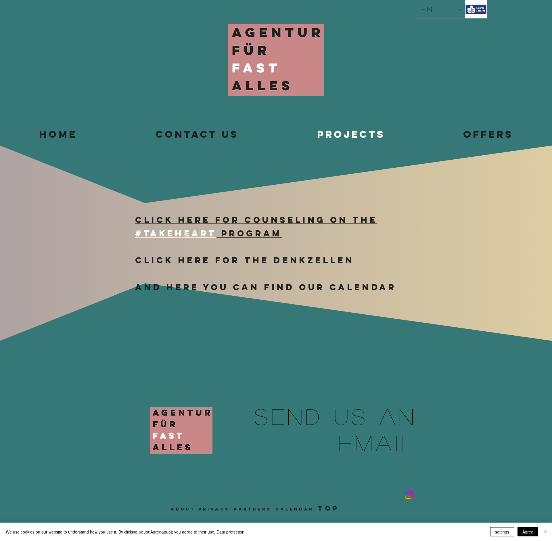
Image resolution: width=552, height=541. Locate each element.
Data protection (230, 532)
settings (502, 532)
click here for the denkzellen (244, 260)
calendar (294, 509)
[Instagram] (409, 494)
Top (328, 508)
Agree (527, 532)
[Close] (545, 531)
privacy (214, 509)
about (183, 509)
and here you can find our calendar (265, 287)
